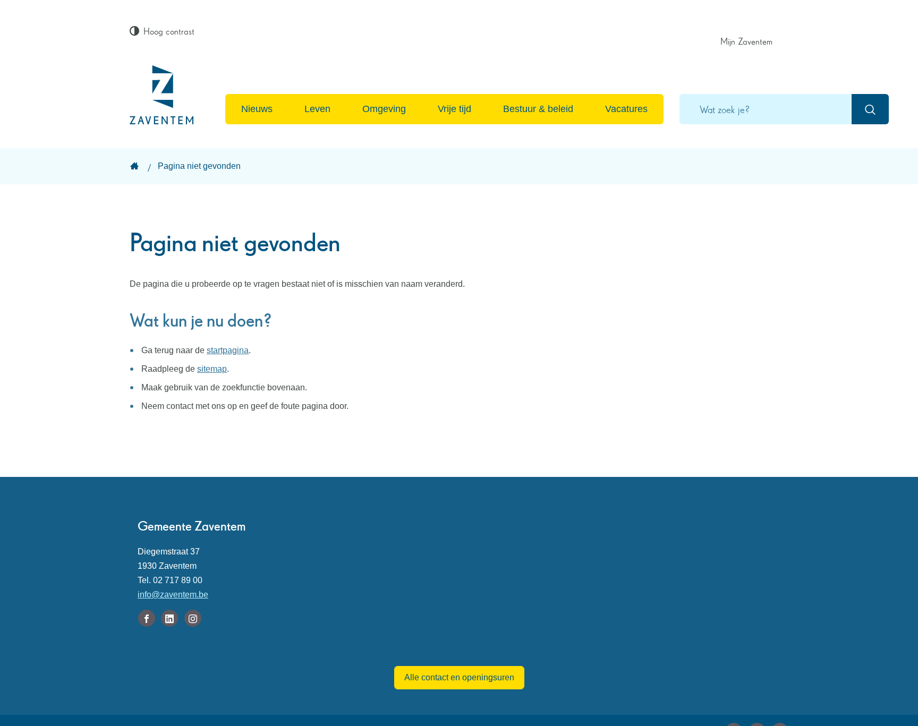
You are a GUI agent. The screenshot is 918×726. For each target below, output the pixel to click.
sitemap (212, 368)
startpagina (228, 350)
